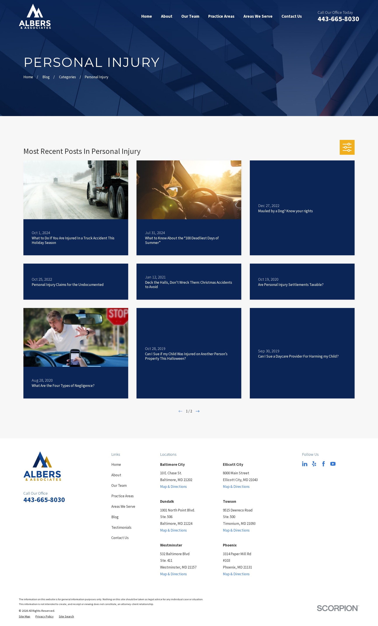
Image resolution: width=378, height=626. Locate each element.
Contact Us (120, 537)
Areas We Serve (123, 506)
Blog (115, 517)
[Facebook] (323, 463)
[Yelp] (314, 463)
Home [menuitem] (146, 16)
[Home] (35, 16)
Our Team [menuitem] (190, 16)
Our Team (119, 485)
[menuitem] (24, 616)
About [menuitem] (166, 16)
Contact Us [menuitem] (292, 16)
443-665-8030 (338, 18)
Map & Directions (173, 486)
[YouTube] (333, 463)
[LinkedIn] (304, 463)
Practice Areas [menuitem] (221, 16)
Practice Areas (122, 496)
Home (116, 464)
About (116, 475)
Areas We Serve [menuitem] (258, 16)
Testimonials (121, 527)
